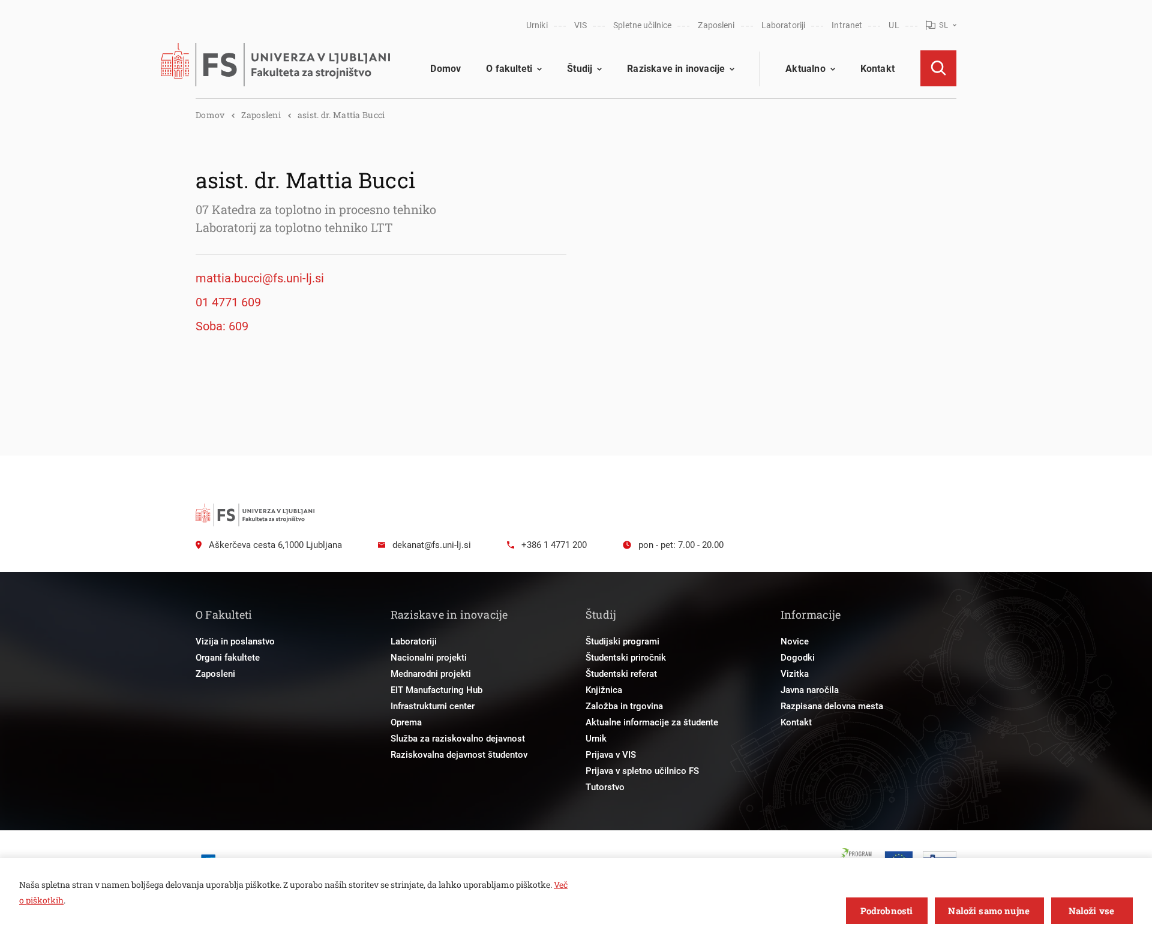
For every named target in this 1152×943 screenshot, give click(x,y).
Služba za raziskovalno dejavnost (458, 738)
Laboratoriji (783, 25)
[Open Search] (938, 68)
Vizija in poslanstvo (235, 641)
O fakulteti (509, 68)
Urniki (537, 25)
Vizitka (795, 673)
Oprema (406, 722)
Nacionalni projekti (429, 657)
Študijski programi (622, 641)
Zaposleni (716, 25)
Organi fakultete (228, 657)
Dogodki (798, 657)
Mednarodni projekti (431, 673)
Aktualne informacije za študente (652, 722)
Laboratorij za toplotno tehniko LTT (294, 227)
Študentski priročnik (626, 657)
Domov (445, 68)
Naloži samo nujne (989, 911)
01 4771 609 (228, 302)
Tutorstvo (605, 787)
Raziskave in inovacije (676, 68)
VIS (580, 25)
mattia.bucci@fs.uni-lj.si (260, 278)
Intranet (847, 25)
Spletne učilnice (642, 25)
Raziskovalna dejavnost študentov (459, 754)
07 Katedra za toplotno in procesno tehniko (316, 209)
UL (894, 25)
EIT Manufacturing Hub (436, 690)
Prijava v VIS (611, 754)
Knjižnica (604, 690)
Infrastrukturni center (433, 706)
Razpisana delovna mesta (832, 706)
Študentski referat (621, 673)
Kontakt (877, 68)
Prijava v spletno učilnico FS (642, 771)
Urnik (596, 738)
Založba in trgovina (624, 706)
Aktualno (805, 68)
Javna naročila (810, 690)
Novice (795, 641)
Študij (579, 68)
